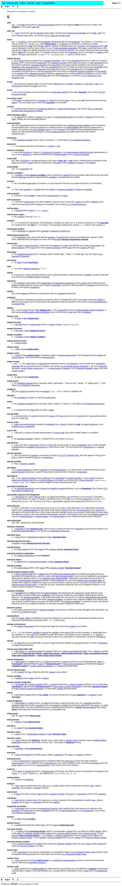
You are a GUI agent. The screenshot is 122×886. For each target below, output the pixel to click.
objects (23, 42)
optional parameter (69, 811)
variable (26, 190)
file (17, 433)
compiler (72, 626)
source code (59, 433)
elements (74, 52)
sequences (27, 154)
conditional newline (45, 109)
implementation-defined (76, 152)
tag (96, 84)
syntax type (30, 364)
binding (78, 84)
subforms (94, 202)
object (21, 61)
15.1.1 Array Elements (84, 480)
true (75, 63)
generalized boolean (49, 808)
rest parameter (87, 811)
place (65, 196)
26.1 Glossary (31, 11)
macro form (34, 445)
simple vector (21, 343)
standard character (25, 140)
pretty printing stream (67, 109)
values (19, 100)
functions (27, 152)
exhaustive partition (60, 92)
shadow (83, 248)
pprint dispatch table (24, 574)
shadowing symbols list (60, 231)
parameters (46, 283)
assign (78, 190)
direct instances (18, 248)
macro (55, 825)
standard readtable (85, 368)
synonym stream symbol (67, 833)
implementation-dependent (65, 48)
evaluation (41, 100)
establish (54, 489)
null (70, 312)
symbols (61, 237)
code (22, 25)
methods (46, 478)
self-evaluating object (64, 117)
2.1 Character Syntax (27, 612)
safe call (35, 27)
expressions (29, 202)
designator (20, 497)
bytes (16, 645)
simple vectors (18, 357)
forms (14, 163)
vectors (87, 355)
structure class (72, 740)
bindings (57, 163)
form (52, 100)
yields (88, 117)
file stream (20, 651)
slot (26, 246)
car (100, 455)
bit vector (19, 331)
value (67, 100)
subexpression (18, 763)
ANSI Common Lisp (12, 11)
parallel (92, 163)
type (91, 52)
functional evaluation (77, 33)
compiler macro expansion (23, 426)
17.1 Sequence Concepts (50, 152)
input (19, 549)
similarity (61, 293)
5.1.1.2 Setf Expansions (76, 204)
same (21, 716)
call (27, 27)
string (18, 349)
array (25, 310)
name (34, 86)
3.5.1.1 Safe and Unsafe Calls (57, 36)
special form (89, 447)
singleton (15, 705)
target (48, 651)
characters (94, 46)
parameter (20, 808)
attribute (87, 312)
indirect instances (53, 248)
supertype (16, 788)
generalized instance (36, 537)
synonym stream (36, 651)
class (20, 246)
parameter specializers (65, 283)
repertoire (29, 780)
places (81, 163)
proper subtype (46, 480)
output (20, 568)
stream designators (76, 664)
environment (17, 86)
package (21, 231)
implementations (59, 132)
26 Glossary (22, 11)
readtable (20, 593)
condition (19, 175)
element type (48, 357)
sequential (24, 169)
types (47, 52)
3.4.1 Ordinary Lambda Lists (23, 813)
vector (50, 146)
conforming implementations (24, 531)
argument (75, 61)
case (28, 366)
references (58, 84)
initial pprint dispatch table (64, 574)
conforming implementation (79, 125)
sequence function (51, 61)
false (45, 76)
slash (96, 368)
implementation (72, 127)
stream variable (35, 684)
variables (71, 163)
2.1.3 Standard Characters (79, 140)
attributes (100, 310)
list (59, 146)
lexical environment (46, 25)
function (40, 33)
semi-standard (39, 130)
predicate (46, 42)
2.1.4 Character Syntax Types (83, 852)
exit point (89, 84)
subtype (100, 52)
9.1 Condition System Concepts (36, 277)
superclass (59, 755)
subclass (80, 755)
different (42, 574)
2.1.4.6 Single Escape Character (74, 366)
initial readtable (50, 593)
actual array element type (22, 480)
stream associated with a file (74, 651)
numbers (81, 46)
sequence (23, 391)
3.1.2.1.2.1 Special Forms (68, 455)
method (21, 283)
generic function (23, 470)
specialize (60, 478)
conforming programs (37, 862)
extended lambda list (25, 489)
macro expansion (91, 424)
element (20, 73)
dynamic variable (65, 190)
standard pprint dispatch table (54, 578)
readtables (45, 595)
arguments (65, 76)
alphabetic (100, 364)
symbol (39, 117)
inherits (27, 755)
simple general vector (67, 355)
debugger (22, 177)
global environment (25, 626)
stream (25, 549)
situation (67, 175)
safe (94, 33)
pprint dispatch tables (65, 576)
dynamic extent (83, 510)
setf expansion (53, 196)
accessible (32, 246)
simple (100, 355)
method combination (25, 556)
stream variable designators (69, 687)
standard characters (31, 269)
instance (56, 246)
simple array (35, 325)
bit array (19, 325)
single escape (27, 368)
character (62, 310)
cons (49, 117)
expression (79, 593)
